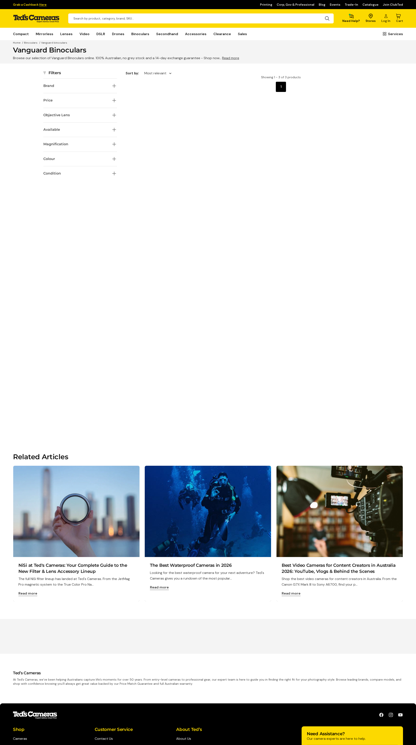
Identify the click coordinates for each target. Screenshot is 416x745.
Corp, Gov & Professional (295, 5)
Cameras (20, 738)
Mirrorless (44, 34)
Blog (322, 5)
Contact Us (104, 738)
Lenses (66, 34)
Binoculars (140, 34)
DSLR (100, 34)
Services (395, 34)
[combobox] (201, 18)
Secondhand (167, 34)
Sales (242, 34)
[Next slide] (402, 533)
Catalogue (370, 5)
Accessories (195, 34)
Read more (230, 58)
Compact (21, 34)
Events (335, 5)
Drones (118, 34)
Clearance (222, 34)
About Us (183, 738)
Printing (266, 5)
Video (84, 34)
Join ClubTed (393, 5)
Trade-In (351, 5)
